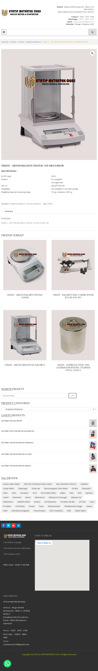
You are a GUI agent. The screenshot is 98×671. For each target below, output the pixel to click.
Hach (14, 493)
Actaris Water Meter (11, 484)
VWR (69, 511)
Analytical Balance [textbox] (48, 409)
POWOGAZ (20, 506)
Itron (35, 493)
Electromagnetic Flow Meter (56, 488)
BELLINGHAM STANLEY (66, 484)
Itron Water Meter (48, 493)
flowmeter (86, 488)
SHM (5, 511)
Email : (70, 22)
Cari (72, 395)
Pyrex (41, 506)
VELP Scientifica (56, 511)
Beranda (4, 42)
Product (13, 42)
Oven (92, 502)
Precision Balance (33, 204)
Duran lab (36, 488)
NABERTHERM (23, 502)
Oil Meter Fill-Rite (67, 502)
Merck (27, 497)
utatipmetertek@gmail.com (83, 22)
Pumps (32, 506)
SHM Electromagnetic (20, 511)
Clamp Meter (8, 488)
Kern (72, 493)
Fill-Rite (75, 488)
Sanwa (89, 506)
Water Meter (80, 511)
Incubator (24, 493)
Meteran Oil (76, 497)
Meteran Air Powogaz (58, 497)
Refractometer (54, 506)
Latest (5, 497)
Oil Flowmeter (50, 502)
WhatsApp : (73, 19)
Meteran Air (40, 497)
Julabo (62, 493)
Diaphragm (22, 488)
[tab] (9, 211)
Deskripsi (9, 211)
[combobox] (49, 409)
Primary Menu (3, 32)
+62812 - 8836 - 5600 (86, 19)
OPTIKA (82, 502)
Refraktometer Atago (73, 506)
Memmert (17, 497)
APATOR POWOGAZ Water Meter (38, 484)
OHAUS (21, 42)
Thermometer (39, 511)
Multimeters (8, 502)
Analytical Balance (33, 42)
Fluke (5, 493)
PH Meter (7, 506)
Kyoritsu (89, 493)
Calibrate (84, 484)
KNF (79, 493)
